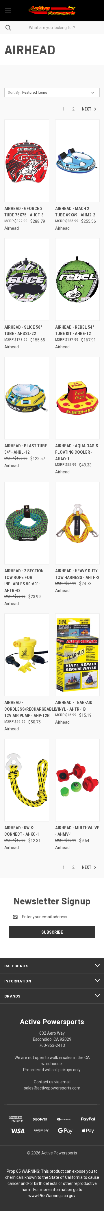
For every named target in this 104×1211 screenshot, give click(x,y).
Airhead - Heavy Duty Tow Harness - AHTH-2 (77, 574)
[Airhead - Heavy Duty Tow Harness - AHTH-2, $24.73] (77, 523)
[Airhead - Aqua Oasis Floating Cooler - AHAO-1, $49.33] (77, 398)
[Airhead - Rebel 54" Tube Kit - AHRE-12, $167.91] (77, 279)
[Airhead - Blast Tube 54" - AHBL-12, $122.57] (26, 398)
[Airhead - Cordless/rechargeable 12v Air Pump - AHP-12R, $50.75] (26, 655)
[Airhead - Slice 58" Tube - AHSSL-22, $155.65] (26, 279)
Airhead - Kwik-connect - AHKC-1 (21, 831)
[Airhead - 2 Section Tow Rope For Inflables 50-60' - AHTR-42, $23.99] (26, 523)
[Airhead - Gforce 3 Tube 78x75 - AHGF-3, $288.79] (26, 161)
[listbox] (59, 92)
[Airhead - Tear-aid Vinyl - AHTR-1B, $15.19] (77, 655)
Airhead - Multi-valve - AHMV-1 (77, 831)
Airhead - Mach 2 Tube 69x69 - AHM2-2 (75, 212)
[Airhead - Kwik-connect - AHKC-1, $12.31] (26, 780)
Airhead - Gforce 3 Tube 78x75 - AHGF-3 (24, 212)
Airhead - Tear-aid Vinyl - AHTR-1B (73, 706)
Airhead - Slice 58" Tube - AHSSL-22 (23, 330)
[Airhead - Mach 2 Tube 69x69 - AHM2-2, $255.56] (77, 161)
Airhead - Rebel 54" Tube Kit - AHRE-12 (74, 330)
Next (87, 109)
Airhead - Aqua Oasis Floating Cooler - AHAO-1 (76, 452)
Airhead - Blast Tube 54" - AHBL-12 (25, 449)
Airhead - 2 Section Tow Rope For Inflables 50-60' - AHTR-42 (24, 580)
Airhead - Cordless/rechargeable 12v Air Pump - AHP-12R (30, 709)
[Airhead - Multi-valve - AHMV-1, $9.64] (77, 780)
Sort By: (14, 92)
